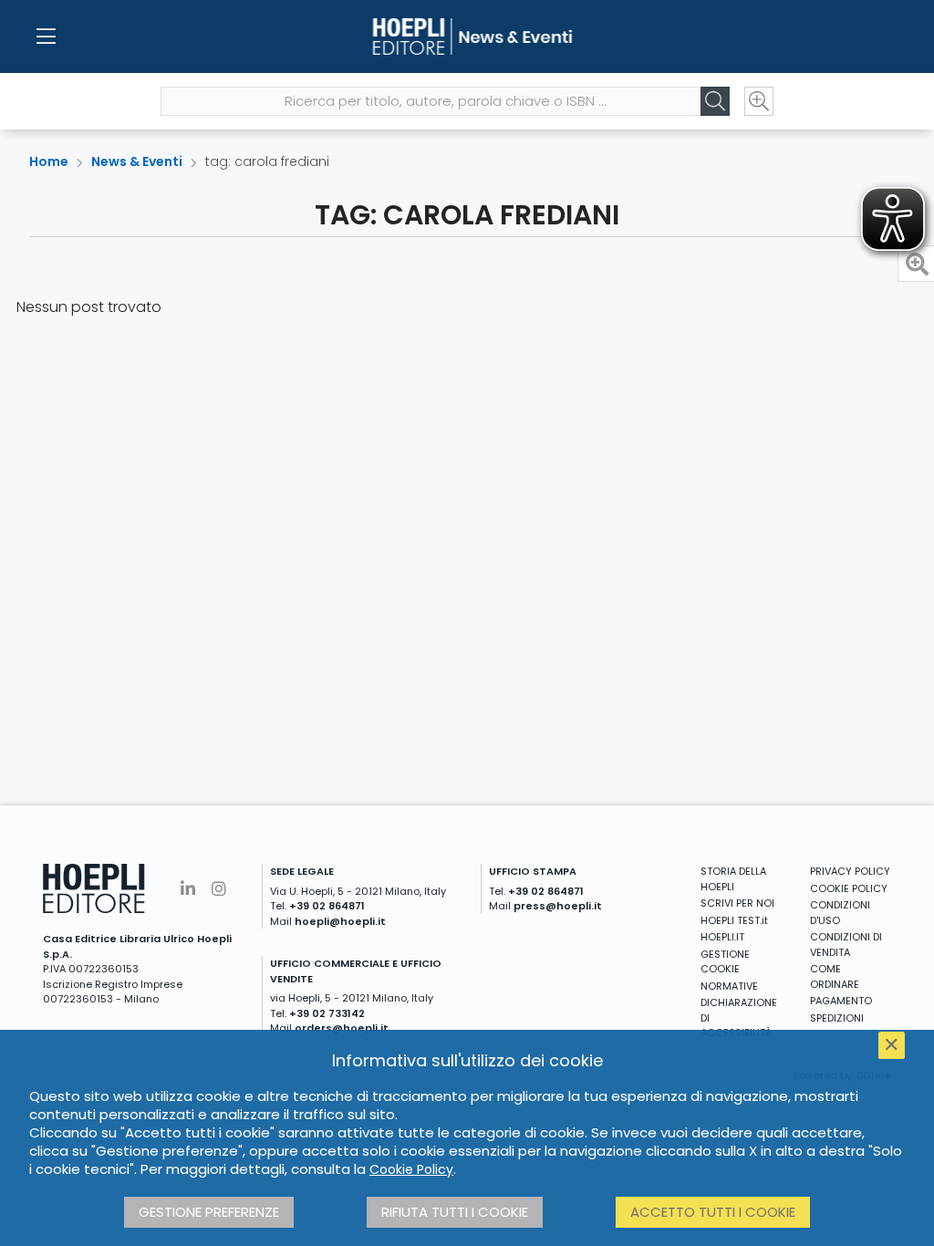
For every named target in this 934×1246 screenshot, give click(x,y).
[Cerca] (715, 101)
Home (48, 161)
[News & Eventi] (466, 36)
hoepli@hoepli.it (340, 921)
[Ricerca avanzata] (758, 101)
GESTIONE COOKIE (725, 962)
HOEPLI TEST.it (734, 920)
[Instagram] (219, 888)
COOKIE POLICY (848, 888)
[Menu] (45, 36)
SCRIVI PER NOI (737, 903)
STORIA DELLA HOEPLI (733, 879)
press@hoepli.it (558, 905)
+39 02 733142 (327, 1013)
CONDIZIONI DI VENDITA (846, 944)
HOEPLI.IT (722, 936)
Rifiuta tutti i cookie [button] (454, 1211)
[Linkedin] (188, 888)
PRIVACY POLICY (850, 871)
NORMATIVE (729, 986)
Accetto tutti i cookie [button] (712, 1211)
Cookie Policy (411, 1169)
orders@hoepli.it (342, 1028)
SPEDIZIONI (837, 1018)
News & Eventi (136, 161)
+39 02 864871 (327, 905)
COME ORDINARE (834, 976)
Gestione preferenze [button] (209, 1211)
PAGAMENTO (841, 1000)
